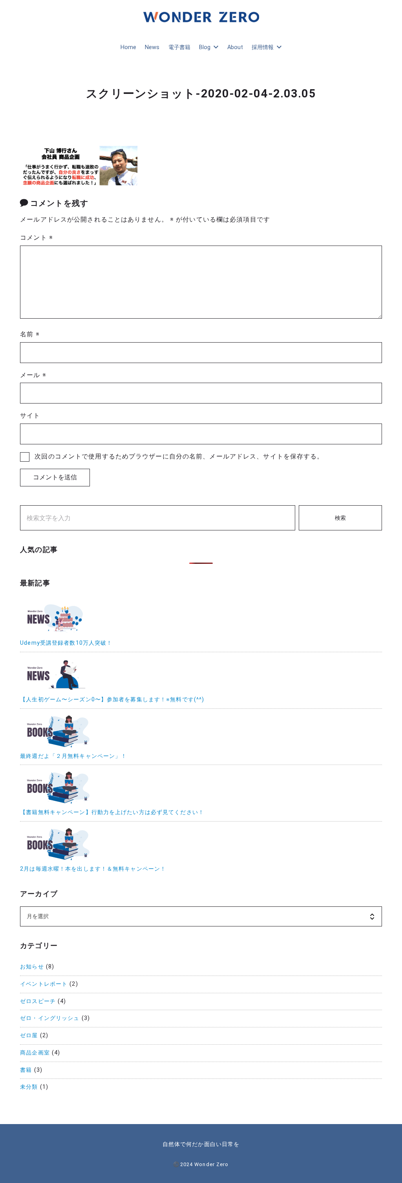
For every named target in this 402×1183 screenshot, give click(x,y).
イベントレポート (44, 984)
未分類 (29, 1087)
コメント (36, 237)
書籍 (26, 1070)
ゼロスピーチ (38, 1001)
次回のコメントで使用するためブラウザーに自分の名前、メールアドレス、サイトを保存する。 (179, 456)
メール (33, 375)
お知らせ (32, 966)
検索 (340, 518)
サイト (30, 415)
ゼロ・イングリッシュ (49, 1018)
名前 (30, 334)
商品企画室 (35, 1052)
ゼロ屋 (29, 1035)
